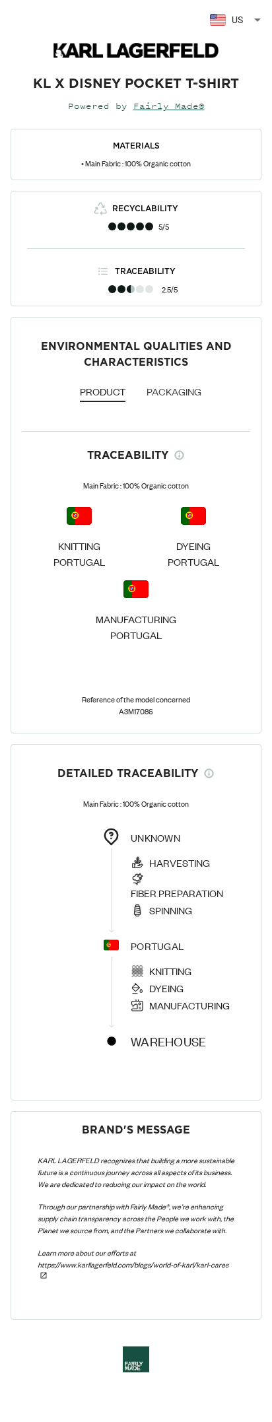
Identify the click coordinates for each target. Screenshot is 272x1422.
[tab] (102, 393)
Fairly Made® (169, 106)
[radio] (112, 226)
